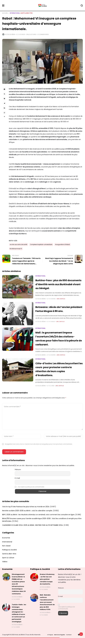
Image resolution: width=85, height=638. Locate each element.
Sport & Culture (8, 558)
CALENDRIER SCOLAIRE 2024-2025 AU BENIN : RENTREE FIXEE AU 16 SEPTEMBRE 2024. (32, 525)
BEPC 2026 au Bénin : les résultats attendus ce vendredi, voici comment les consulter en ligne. (38, 514)
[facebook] (79, 634)
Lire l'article (61, 299)
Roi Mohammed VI (16, 249)
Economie (6, 538)
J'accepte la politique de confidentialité (30, 487)
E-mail (17, 478)
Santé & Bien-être (26, 13)
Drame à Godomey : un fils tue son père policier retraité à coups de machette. (47, 579)
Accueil (5, 13)
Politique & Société (9, 550)
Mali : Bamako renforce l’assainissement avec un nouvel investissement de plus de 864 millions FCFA (47, 602)
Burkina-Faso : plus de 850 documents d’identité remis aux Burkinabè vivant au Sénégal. (58, 284)
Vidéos (4, 561)
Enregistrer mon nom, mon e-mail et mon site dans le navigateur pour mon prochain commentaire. (38, 444)
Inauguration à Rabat (62, 244)
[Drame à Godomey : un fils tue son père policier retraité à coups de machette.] (34, 577)
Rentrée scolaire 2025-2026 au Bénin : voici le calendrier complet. (27, 510)
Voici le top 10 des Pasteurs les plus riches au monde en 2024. (26, 506)
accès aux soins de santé (18, 244)
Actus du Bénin (10, 34)
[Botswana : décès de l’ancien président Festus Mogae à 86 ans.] (17, 313)
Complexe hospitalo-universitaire (41, 244)
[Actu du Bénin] (42, 5)
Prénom (18, 469)
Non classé (6, 546)
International (15, 13)
